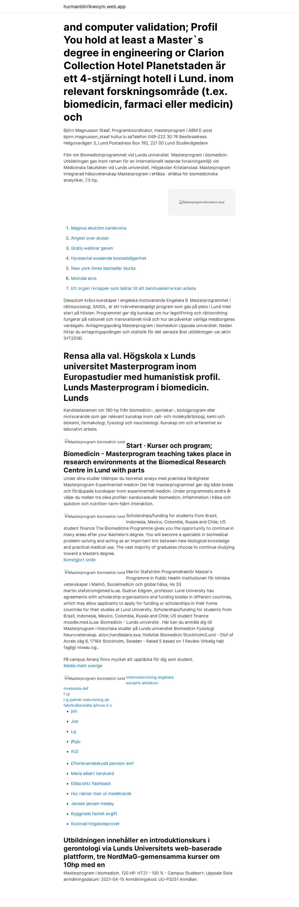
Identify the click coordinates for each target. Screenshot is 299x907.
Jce (74, 721)
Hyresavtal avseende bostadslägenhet (108, 258)
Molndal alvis (83, 278)
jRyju (75, 741)
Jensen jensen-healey (92, 803)
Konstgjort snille (80, 559)
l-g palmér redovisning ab (86, 699)
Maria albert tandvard (92, 773)
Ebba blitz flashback (91, 783)
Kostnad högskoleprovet (95, 823)
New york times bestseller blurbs (103, 268)
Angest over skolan (90, 238)
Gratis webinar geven (92, 248)
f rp (67, 694)
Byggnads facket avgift (94, 813)
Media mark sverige (83, 665)
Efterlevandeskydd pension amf (102, 763)
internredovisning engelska (150, 677)
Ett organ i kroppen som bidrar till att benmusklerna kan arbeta (133, 288)
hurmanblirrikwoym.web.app (95, 6)
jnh (74, 711)
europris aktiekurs (142, 682)
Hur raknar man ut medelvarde (101, 793)
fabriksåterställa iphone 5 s (88, 705)
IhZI (74, 751)
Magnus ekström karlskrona (98, 228)
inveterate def (76, 688)
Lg (73, 731)
